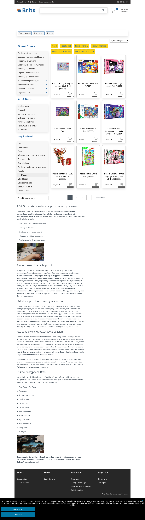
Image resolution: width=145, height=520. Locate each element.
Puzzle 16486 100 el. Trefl (62, 130)
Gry (32, 143)
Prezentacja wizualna (32, 61)
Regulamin (75, 479)
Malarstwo (32, 130)
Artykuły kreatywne (32, 122)
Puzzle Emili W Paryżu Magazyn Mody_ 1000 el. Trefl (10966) (114, 176)
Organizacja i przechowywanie (32, 65)
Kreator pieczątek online (46, 2)
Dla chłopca (32, 179)
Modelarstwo (32, 106)
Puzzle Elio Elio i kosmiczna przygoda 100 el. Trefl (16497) (114, 131)
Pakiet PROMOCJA (26, 191)
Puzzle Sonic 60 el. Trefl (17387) (88, 84)
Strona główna (21, 2)
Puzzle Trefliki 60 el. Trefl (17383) (88, 130)
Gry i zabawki (25, 33)
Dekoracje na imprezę (32, 118)
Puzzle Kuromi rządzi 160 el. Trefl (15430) (114, 84)
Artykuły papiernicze (32, 69)
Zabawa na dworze (32, 159)
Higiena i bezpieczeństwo (32, 73)
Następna (100, 198)
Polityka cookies (77, 490)
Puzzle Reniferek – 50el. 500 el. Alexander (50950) (62, 176)
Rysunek (32, 110)
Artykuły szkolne (32, 92)
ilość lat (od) (66, 46)
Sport (32, 151)
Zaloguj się (124, 9)
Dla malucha (32, 147)
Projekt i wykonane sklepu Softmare (115, 494)
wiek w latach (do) (99, 46)
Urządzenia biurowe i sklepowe (32, 57)
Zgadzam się (18, 509)
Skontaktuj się (22, 479)
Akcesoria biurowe (32, 89)
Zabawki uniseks (32, 187)
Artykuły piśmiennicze (32, 53)
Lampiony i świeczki (32, 114)
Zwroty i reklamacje (78, 483)
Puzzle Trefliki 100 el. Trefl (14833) (88, 175)
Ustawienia (18, 514)
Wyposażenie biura (32, 85)
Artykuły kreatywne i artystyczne (32, 167)
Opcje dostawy (32, 2)
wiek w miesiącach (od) (61, 52)
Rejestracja (124, 12)
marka (54, 46)
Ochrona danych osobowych (81, 486)
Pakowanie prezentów (32, 126)
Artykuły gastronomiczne (32, 77)
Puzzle (37, 33)
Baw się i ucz (32, 163)
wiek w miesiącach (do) (84, 52)
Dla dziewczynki (32, 183)
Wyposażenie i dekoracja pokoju (32, 155)
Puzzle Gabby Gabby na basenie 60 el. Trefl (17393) (62, 86)
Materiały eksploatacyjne (32, 81)
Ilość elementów (81, 46)
